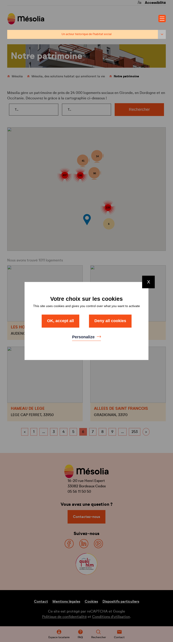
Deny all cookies (110, 321)
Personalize (84, 337)
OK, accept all (60, 321)
